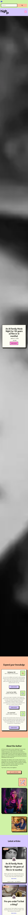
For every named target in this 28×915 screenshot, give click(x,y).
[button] (26, 12)
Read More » (14, 878)
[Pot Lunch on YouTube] (1, 1)
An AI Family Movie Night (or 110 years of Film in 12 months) (14, 866)
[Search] (22, 5)
